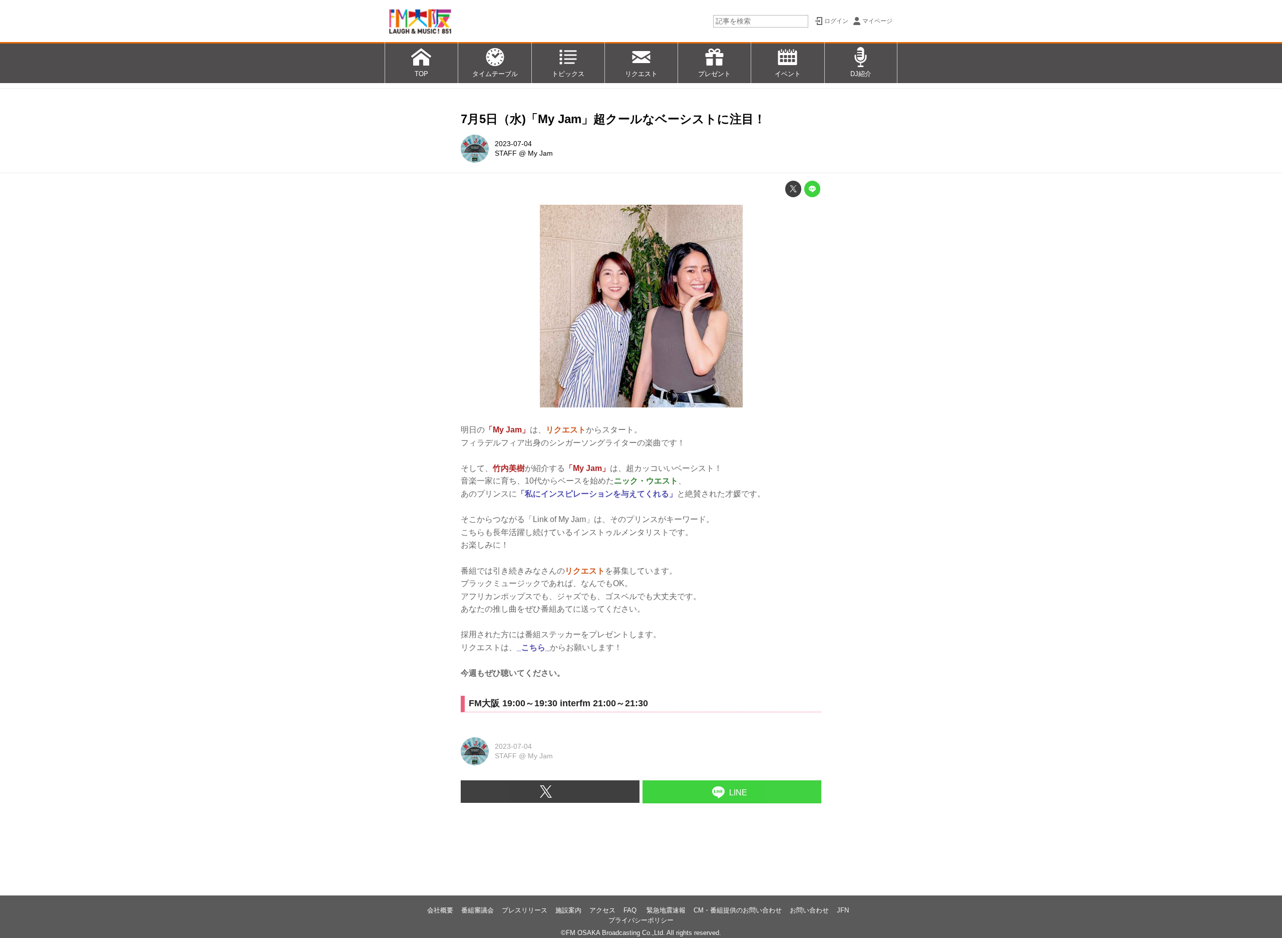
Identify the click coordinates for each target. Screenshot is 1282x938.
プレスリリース (524, 910)
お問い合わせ (809, 910)
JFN (843, 910)
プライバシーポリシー (641, 920)
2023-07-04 (513, 144)
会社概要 (440, 910)
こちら (533, 647)
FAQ (630, 910)
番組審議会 (477, 910)
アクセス (602, 910)
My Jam (540, 153)
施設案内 (568, 910)
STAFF (506, 153)
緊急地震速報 (666, 910)
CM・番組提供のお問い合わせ (738, 910)
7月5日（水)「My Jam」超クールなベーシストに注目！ (613, 119)
